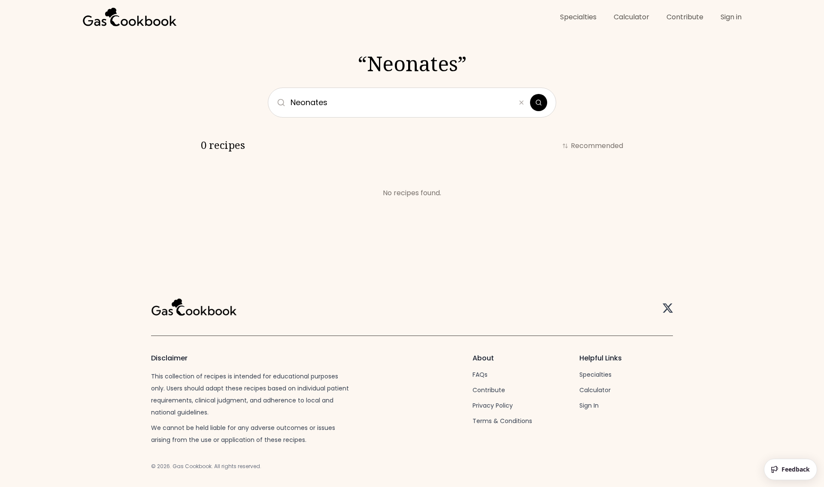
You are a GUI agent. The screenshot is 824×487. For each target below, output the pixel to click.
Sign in (731, 17)
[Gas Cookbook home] (129, 18)
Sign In (589, 405)
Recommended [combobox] (597, 146)
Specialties (578, 17)
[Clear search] (521, 102)
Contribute (684, 17)
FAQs (480, 374)
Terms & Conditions (502, 421)
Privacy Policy (493, 405)
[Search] (538, 102)
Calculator (631, 17)
